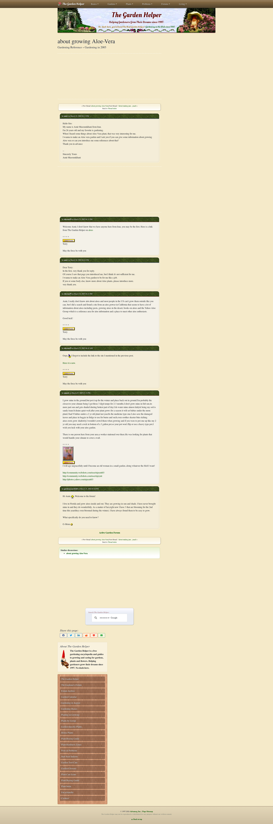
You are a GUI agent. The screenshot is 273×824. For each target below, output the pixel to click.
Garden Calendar (69, 696)
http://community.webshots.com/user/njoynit (82, 475)
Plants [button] (128, 3)
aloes (90, 229)
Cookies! (65, 798)
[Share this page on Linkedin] (78, 635)
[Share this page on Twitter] (71, 635)
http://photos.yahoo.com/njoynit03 (78, 479)
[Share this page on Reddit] (86, 635)
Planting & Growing (70, 714)
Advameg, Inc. (135, 811)
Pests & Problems (69, 750)
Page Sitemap (147, 811)
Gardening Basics (69, 708)
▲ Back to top (136, 819)
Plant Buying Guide (70, 738)
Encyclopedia (67, 792)
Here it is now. (69, 362)
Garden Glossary (68, 768)
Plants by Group (68, 720)
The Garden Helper (73, 4)
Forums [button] (164, 3)
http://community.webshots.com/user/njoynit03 (83, 472)
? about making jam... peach (127, 106)
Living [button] (182, 3)
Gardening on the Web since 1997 (160, 27)
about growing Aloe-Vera (99, 106)
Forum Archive (68, 690)
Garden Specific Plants (71, 726)
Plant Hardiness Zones (71, 744)
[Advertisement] (109, 76)
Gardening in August (70, 702)
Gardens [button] (111, 3)
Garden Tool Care (69, 762)
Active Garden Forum (109, 532)
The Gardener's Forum (71, 684)
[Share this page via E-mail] (101, 635)
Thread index (112, 108)
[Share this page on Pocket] (94, 635)
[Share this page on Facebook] (63, 635)
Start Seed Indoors (69, 756)
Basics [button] (94, 3)
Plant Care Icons (68, 774)
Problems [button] (146, 3)
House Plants (67, 732)
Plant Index (66, 786)
